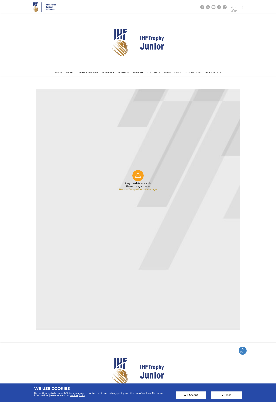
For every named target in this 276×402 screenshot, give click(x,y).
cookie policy (77, 395)
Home (58, 72)
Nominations (193, 72)
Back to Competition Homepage (138, 189)
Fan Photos (213, 72)
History (138, 72)
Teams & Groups (87, 72)
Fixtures (123, 72)
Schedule (108, 72)
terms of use (99, 393)
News (69, 72)
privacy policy (116, 393)
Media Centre (172, 72)
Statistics (153, 72)
